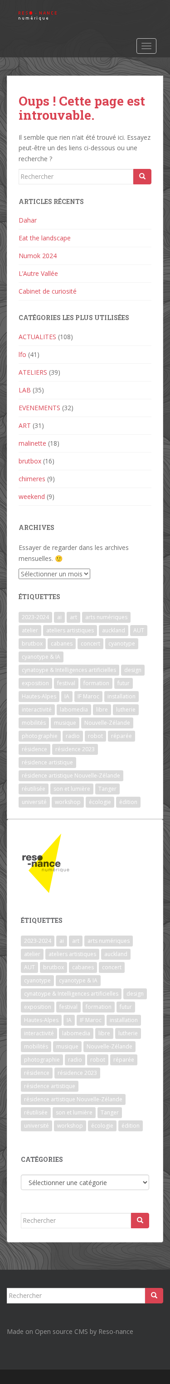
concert (90, 643)
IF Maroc (88, 696)
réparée (121, 736)
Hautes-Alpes (39, 696)
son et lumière (71, 789)
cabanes (62, 643)
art (73, 617)
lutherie (126, 709)
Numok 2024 (38, 255)
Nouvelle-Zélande (107, 723)
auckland (113, 630)
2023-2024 (35, 617)
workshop (68, 802)
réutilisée (33, 789)
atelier (30, 630)
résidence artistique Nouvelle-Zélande (71, 775)
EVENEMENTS (39, 407)
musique (65, 723)
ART (25, 425)
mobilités (34, 723)
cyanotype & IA (41, 657)
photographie (40, 736)
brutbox (30, 461)
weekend (32, 496)
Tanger (107, 789)
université (34, 802)
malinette (32, 443)
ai (59, 617)
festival (66, 683)
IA (66, 696)
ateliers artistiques (70, 630)
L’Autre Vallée (38, 273)
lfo (22, 354)
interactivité (37, 709)
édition (128, 802)
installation (121, 696)
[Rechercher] (142, 176)
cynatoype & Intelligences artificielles (69, 670)
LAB (25, 390)
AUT (138, 630)
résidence (34, 749)
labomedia (74, 709)
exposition (35, 683)
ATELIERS (33, 372)
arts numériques (106, 617)
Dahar (28, 220)
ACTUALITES (37, 336)
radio (73, 736)
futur (123, 683)
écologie (100, 802)
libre (102, 709)
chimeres (32, 478)
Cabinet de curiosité (48, 291)
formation (96, 683)
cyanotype (121, 643)
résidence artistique (47, 762)
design (132, 670)
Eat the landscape (45, 238)
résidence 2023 (75, 749)
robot (95, 736)
